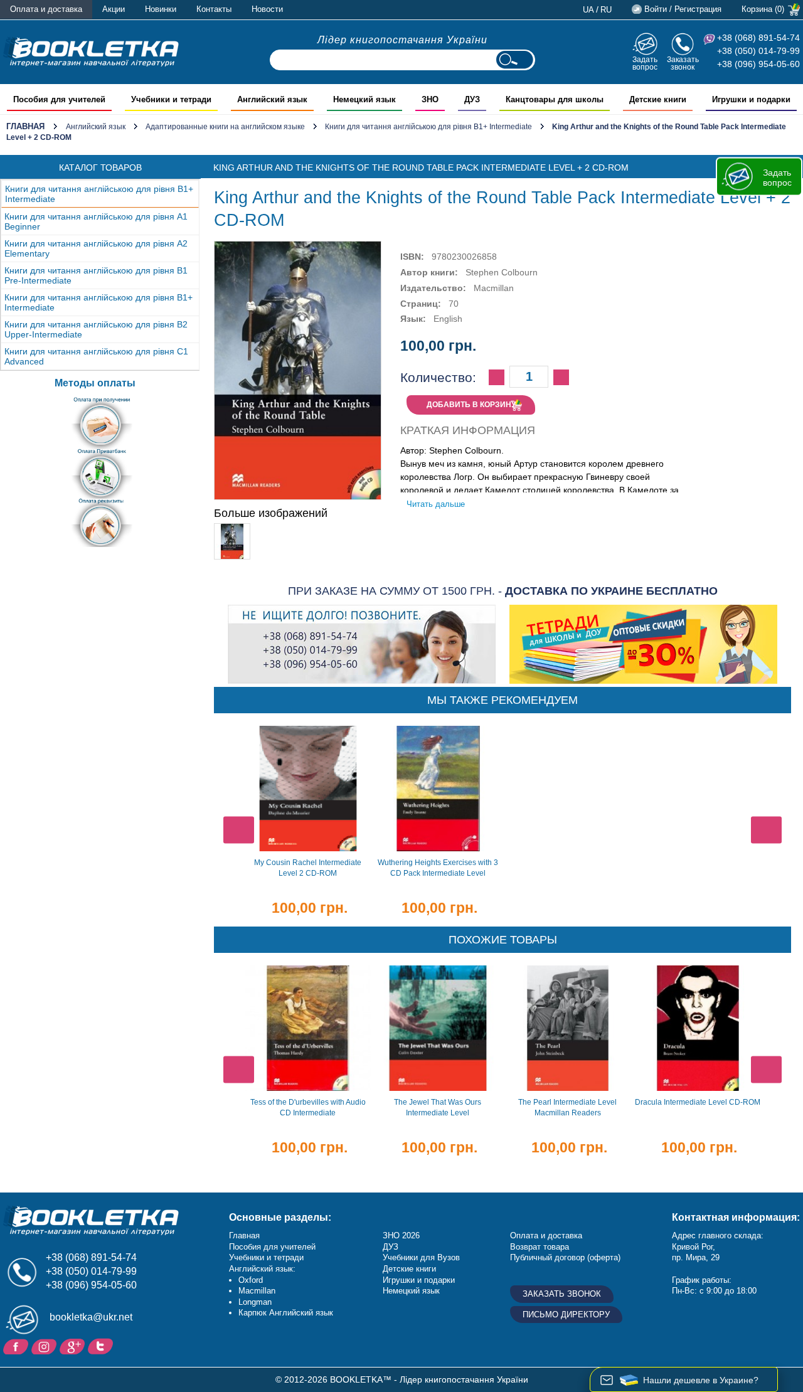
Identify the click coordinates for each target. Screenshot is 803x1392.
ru (606, 9)
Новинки (160, 9)
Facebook (17, 1345)
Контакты (213, 9)
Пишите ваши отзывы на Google (74, 1345)
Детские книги (409, 1268)
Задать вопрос (644, 63)
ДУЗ (390, 1246)
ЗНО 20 (397, 1235)
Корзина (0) (763, 9)
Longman (255, 1302)
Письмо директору (566, 1314)
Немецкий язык (411, 1290)
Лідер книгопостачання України (402, 40)
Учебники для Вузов (421, 1257)
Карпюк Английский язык (285, 1312)
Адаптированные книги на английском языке (225, 126)
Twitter (102, 1345)
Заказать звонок (683, 63)
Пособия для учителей (272, 1246)
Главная (25, 126)
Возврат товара (539, 1246)
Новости (267, 9)
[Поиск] (514, 60)
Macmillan (256, 1290)
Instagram (45, 1345)
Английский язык (95, 126)
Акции (113, 9)
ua (588, 9)
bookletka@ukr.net (91, 1317)
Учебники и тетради (266, 1257)
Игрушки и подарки (419, 1280)
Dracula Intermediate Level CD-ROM (697, 1102)
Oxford (250, 1280)
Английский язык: (262, 1268)
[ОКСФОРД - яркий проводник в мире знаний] (91, 51)
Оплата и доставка (46, 9)
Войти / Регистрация (682, 9)
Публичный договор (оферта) (565, 1257)
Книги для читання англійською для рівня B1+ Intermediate (428, 126)
